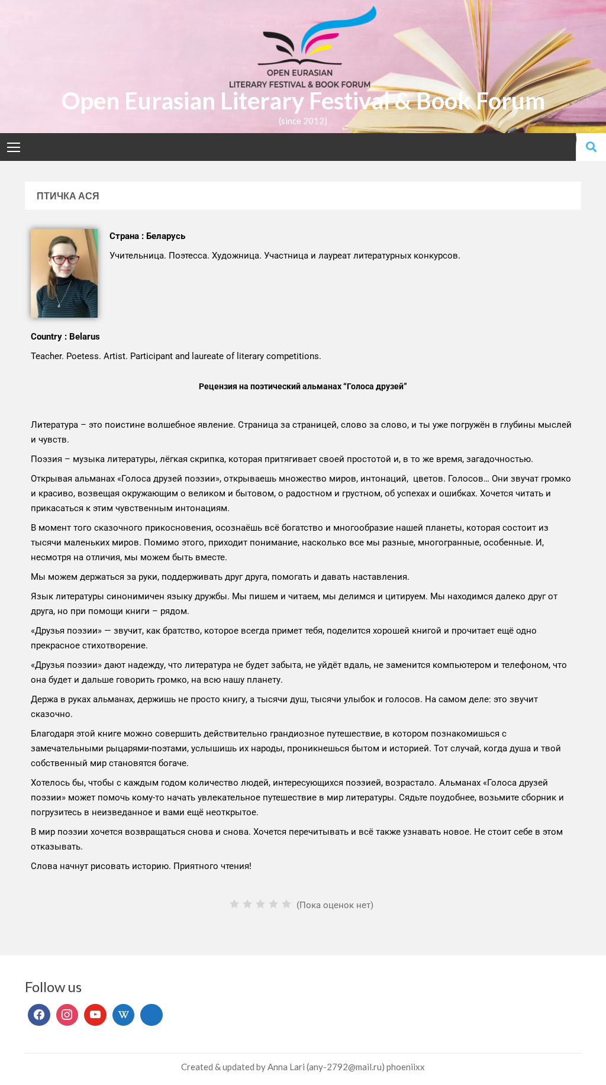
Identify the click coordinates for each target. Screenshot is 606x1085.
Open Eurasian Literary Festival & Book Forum (303, 100)
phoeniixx (405, 1066)
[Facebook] (39, 1015)
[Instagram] (67, 1015)
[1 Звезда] (234, 904)
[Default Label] (95, 1015)
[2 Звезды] (247, 904)
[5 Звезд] (286, 904)
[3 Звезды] (260, 904)
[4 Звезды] (273, 904)
